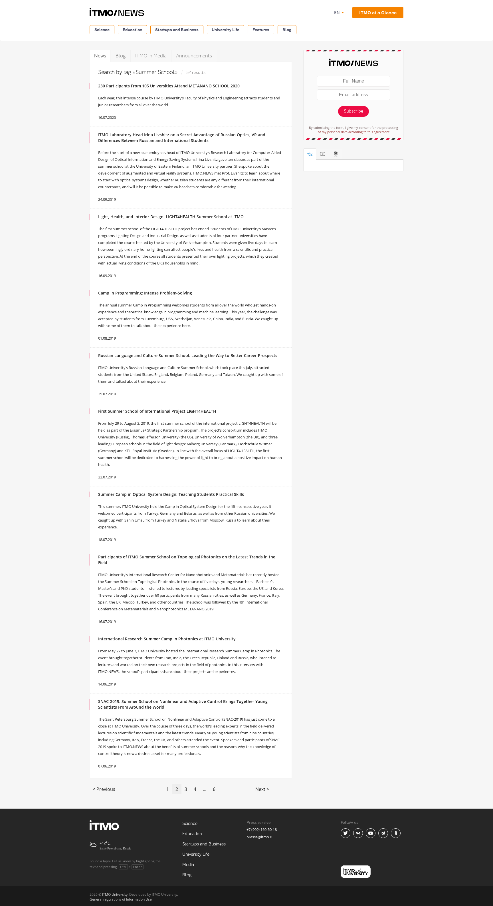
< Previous (104, 789)
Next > (262, 789)
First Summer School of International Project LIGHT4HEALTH (157, 411)
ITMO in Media (151, 56)
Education (132, 29)
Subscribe (353, 111)
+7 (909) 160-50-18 (261, 829)
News (100, 56)
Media (188, 864)
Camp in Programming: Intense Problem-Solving (145, 293)
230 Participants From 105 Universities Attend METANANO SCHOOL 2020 (169, 86)
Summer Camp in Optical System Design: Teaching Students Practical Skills (171, 494)
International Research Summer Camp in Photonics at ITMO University (167, 639)
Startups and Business (177, 29)
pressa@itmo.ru (260, 836)
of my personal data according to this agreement (353, 132)
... (204, 789)
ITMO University (115, 894)
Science (102, 29)
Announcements (194, 56)
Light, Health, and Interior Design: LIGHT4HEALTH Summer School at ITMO (171, 216)
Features (260, 29)
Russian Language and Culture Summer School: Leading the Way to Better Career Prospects (187, 355)
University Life (225, 29)
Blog (287, 29)
